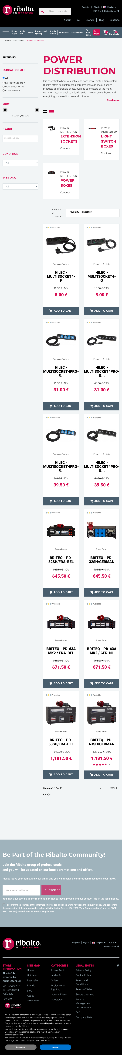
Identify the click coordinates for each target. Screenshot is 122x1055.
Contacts (114, 19)
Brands (90, 19)
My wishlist (114, 33)
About (67, 19)
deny (66, 1029)
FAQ (78, 19)
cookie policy (48, 1023)
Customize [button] (20, 1047)
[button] (6, 33)
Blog (101, 19)
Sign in (97, 7)
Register (86, 7)
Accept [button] (55, 1047)
